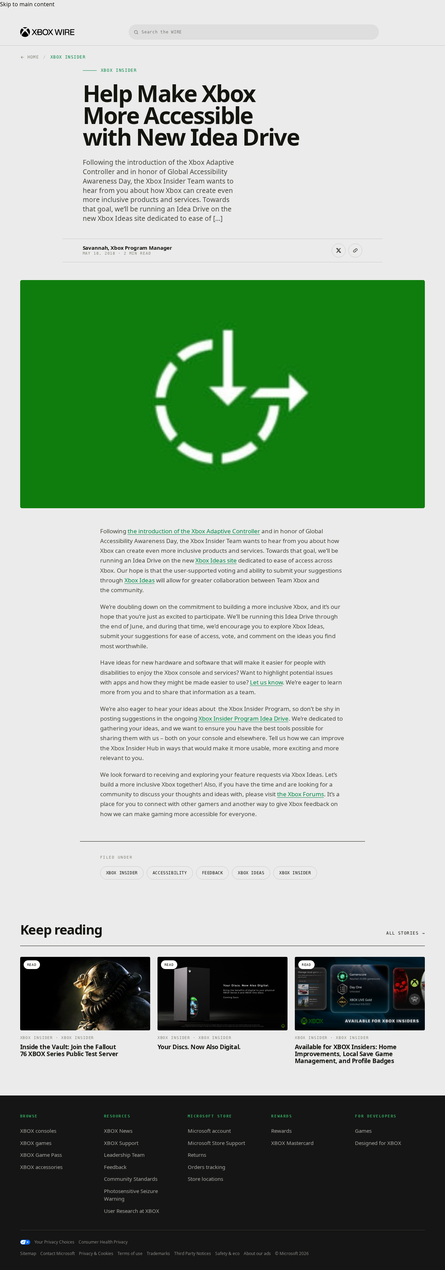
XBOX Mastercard (292, 1142)
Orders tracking (206, 1166)
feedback (212, 872)
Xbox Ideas (139, 580)
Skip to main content (27, 4)
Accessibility (170, 872)
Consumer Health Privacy (103, 1242)
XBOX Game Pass (41, 1154)
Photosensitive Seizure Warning (131, 1194)
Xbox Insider (295, 872)
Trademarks (158, 1253)
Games (363, 1130)
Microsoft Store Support (216, 1142)
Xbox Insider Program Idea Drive (244, 718)
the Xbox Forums (300, 794)
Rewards (281, 1130)
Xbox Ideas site (216, 560)
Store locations (205, 1178)
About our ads (257, 1253)
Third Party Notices (192, 1253)
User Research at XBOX (131, 1210)
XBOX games (35, 1142)
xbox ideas (251, 872)
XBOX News (118, 1130)
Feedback (115, 1166)
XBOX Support (121, 1142)
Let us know (266, 682)
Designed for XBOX (378, 1142)
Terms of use (130, 1253)
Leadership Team (124, 1154)
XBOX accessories (41, 1166)
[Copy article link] (355, 250)
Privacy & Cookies (96, 1253)
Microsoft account (209, 1130)
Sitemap (28, 1253)
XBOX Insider (122, 872)
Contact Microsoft (57, 1253)
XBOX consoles (38, 1130)
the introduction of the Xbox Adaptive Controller (194, 531)
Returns (197, 1154)
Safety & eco (227, 1253)
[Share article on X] (339, 250)
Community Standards (130, 1178)
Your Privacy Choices (54, 1242)
